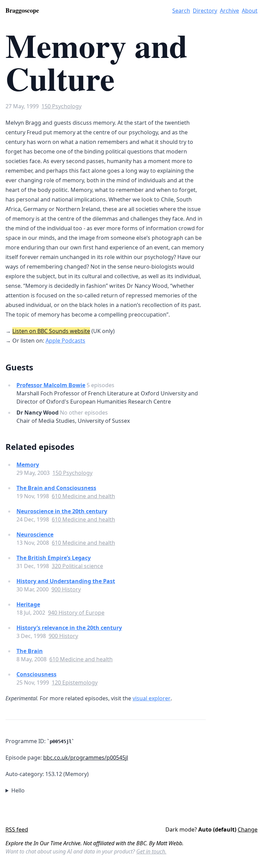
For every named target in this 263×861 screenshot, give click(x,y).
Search (181, 10)
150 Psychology (61, 106)
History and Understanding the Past (65, 581)
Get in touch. (151, 851)
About (250, 10)
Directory (205, 10)
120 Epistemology (75, 682)
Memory (27, 464)
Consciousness (36, 674)
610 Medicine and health (83, 496)
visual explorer (152, 698)
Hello (18, 790)
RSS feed (16, 829)
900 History (66, 589)
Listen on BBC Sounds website (51, 331)
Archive (229, 10)
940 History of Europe (76, 612)
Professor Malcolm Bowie (50, 385)
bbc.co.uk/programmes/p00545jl (85, 757)
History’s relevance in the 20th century (69, 627)
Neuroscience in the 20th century (61, 511)
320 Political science (77, 566)
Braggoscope (22, 10)
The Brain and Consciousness (56, 488)
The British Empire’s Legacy (53, 558)
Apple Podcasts (65, 340)
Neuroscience (34, 534)
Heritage (28, 604)
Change (248, 829)
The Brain (29, 651)
